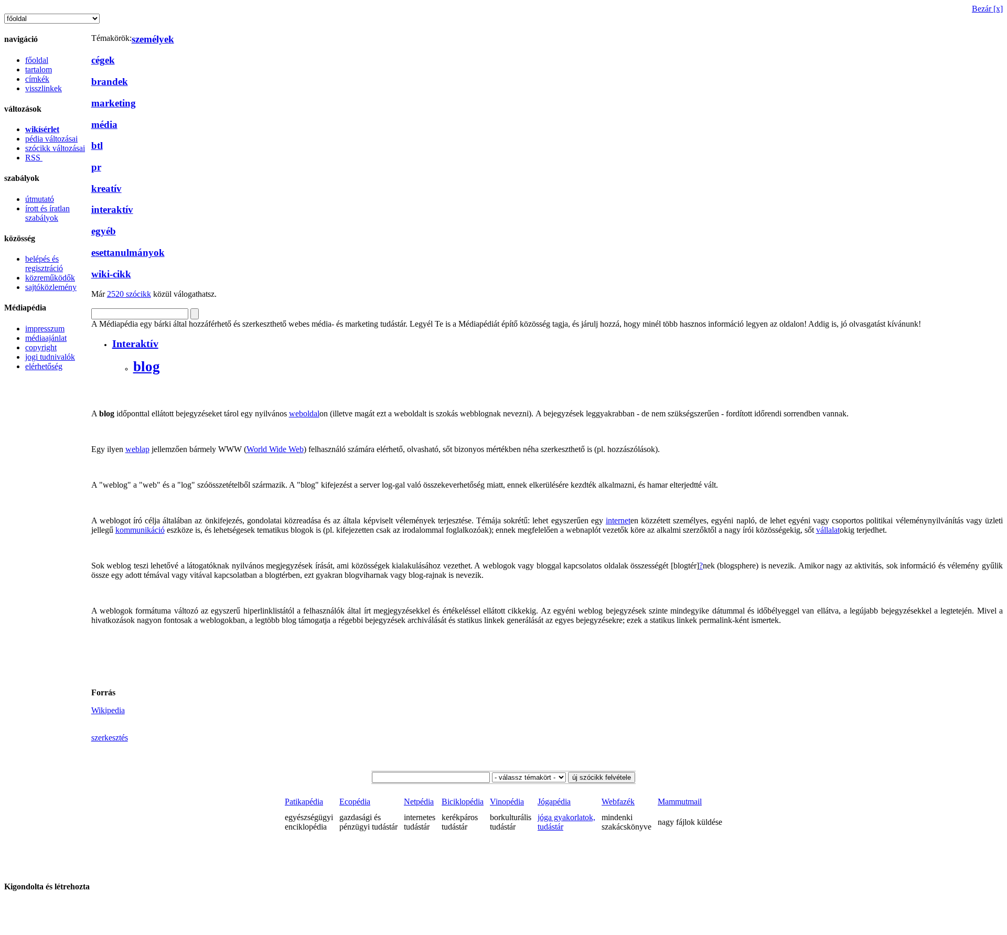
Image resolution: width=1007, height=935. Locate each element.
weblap (137, 449)
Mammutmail (680, 801)
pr (96, 167)
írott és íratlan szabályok (47, 213)
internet (618, 520)
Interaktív (135, 343)
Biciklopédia (463, 801)
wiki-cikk (111, 274)
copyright (41, 347)
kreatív (106, 188)
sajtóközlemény (51, 287)
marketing (113, 103)
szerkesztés (109, 737)
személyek (153, 39)
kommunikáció (140, 529)
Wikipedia (108, 710)
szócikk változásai (55, 148)
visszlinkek (43, 88)
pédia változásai (51, 138)
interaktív (112, 209)
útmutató (39, 199)
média (104, 124)
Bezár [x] (987, 8)
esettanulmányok (128, 252)
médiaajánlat (46, 338)
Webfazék (618, 801)
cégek (103, 60)
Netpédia (419, 801)
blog (146, 366)
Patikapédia (304, 801)
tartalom (38, 69)
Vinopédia (507, 801)
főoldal (36, 60)
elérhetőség (43, 366)
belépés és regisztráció (44, 263)
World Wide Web (275, 449)
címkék (37, 78)
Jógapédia (554, 801)
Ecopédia (354, 801)
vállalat (828, 529)
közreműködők (50, 277)
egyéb (103, 231)
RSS (33, 157)
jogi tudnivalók (50, 356)
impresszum (45, 328)
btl (97, 145)
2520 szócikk (129, 293)
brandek (109, 81)
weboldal (304, 413)
